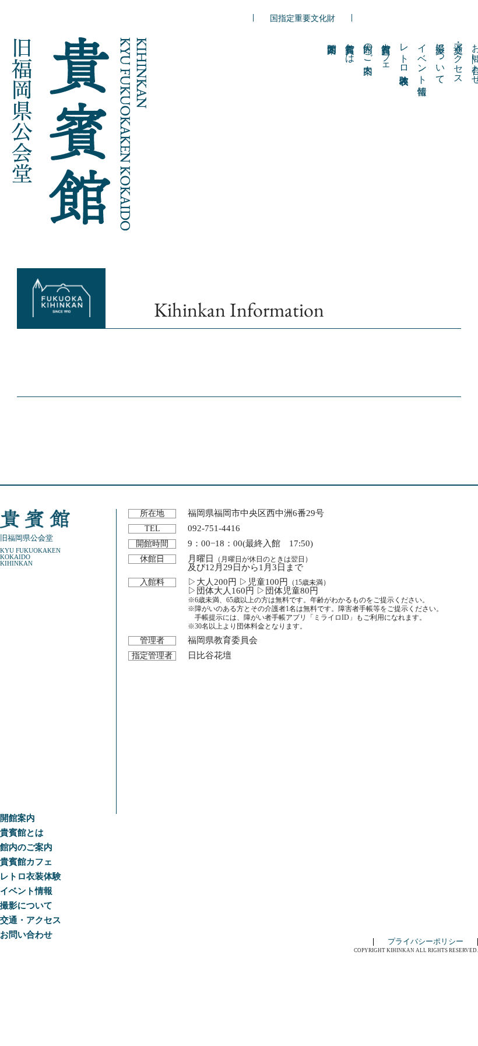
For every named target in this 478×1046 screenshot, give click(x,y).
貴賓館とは (350, 47)
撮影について (440, 58)
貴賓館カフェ (386, 53)
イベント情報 (422, 58)
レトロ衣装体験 (404, 53)
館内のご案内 (368, 47)
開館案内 (17, 818)
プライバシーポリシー (425, 942)
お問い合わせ (26, 934)
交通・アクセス (458, 58)
